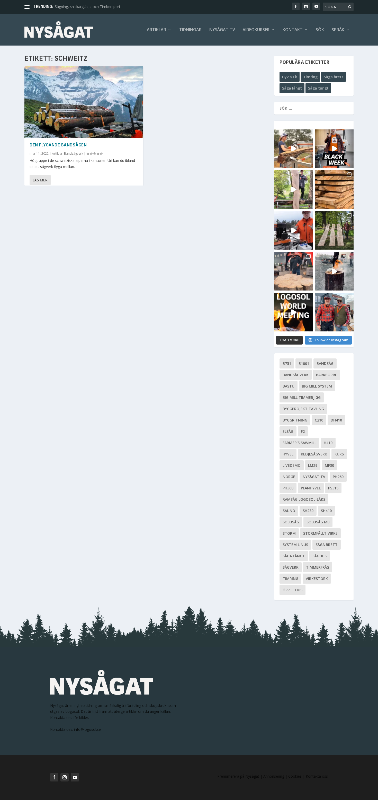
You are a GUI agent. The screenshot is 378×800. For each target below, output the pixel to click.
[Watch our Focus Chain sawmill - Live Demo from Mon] (293, 230)
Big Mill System (317, 386)
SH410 (326, 510)
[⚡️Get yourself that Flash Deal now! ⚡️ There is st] (334, 189)
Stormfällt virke (320, 533)
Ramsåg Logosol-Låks (304, 499)
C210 (319, 420)
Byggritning (295, 420)
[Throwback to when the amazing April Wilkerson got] (293, 148)
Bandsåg (325, 363)
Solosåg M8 (318, 522)
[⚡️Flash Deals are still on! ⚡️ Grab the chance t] (293, 189)
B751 (287, 363)
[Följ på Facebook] (54, 777)
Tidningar (190, 30)
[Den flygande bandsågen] (83, 102)
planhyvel (311, 488)
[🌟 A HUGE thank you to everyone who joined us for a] (334, 271)
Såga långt (292, 88)
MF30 (329, 465)
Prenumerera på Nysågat (238, 776)
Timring (310, 76)
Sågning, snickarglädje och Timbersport (87, 6)
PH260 (338, 476)
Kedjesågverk (314, 454)
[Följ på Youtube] (75, 777)
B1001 (304, 363)
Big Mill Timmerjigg (302, 397)
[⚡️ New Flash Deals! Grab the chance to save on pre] (334, 230)
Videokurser (256, 30)
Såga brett (333, 76)
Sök (320, 30)
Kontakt (293, 30)
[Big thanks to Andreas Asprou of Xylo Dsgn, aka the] (293, 271)
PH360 (288, 488)
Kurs (339, 454)
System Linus (295, 544)
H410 (328, 442)
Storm (289, 533)
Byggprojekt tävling (303, 408)
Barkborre (326, 374)
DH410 (336, 420)
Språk (338, 30)
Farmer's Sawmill (299, 442)
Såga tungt (318, 88)
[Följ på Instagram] (64, 777)
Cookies (295, 776)
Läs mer (40, 180)
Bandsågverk (73, 153)
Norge (289, 476)
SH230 (308, 510)
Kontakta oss (317, 776)
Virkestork (317, 578)
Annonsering (273, 776)
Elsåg (288, 431)
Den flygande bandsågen (58, 145)
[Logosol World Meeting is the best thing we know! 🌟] (293, 312)
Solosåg (291, 522)
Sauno (289, 510)
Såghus (319, 555)
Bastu (288, 386)
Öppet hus (292, 589)
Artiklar (156, 30)
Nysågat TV (222, 30)
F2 (303, 431)
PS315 (333, 488)
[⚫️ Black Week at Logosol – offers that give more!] (334, 148)
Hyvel (288, 454)
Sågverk (291, 567)
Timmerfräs (317, 567)
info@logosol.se (87, 729)
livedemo (292, 465)
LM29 (312, 465)
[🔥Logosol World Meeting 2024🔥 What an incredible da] (334, 312)
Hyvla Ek (289, 76)
